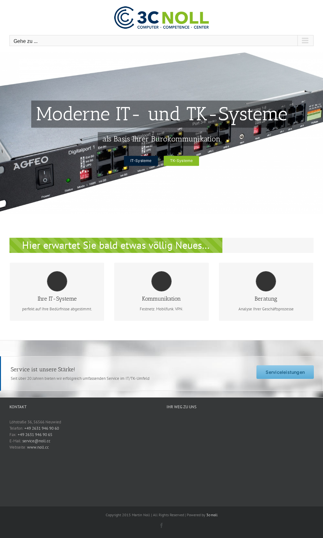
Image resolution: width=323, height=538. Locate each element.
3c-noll (212, 514)
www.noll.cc (38, 447)
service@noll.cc (36, 441)
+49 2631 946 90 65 (35, 434)
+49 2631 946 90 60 (41, 428)
